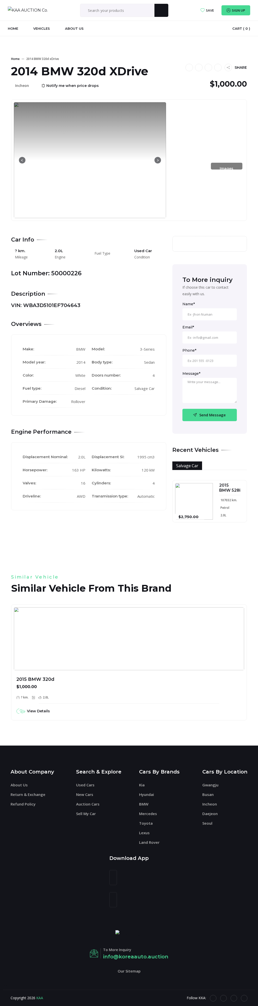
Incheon (209, 804)
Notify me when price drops (72, 85)
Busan (208, 794)
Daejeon (210, 813)
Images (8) (226, 170)
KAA (39, 997)
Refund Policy (23, 804)
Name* (188, 304)
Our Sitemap (129, 971)
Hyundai (146, 794)
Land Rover (149, 842)
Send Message (212, 414)
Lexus (144, 832)
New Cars (84, 794)
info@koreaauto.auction (135, 957)
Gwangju (210, 784)
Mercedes (148, 813)
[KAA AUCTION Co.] (28, 10)
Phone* (189, 350)
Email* (188, 327)
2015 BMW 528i (229, 487)
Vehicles (41, 28)
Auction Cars (88, 804)
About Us (74, 28)
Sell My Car (86, 813)
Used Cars (85, 784)
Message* (191, 373)
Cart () (241, 28)
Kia (142, 784)
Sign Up (238, 10)
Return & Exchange (28, 794)
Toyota (146, 823)
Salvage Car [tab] (187, 465)
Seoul (207, 823)
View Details (38, 711)
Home (13, 28)
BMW (143, 804)
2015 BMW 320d (35, 679)
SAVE (210, 10)
